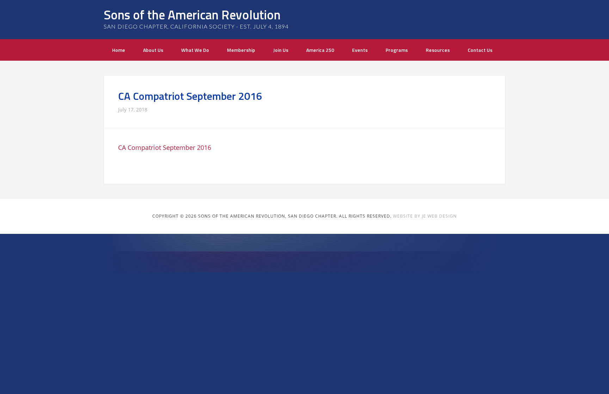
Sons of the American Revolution (192, 14)
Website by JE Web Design (425, 216)
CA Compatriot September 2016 (164, 147)
